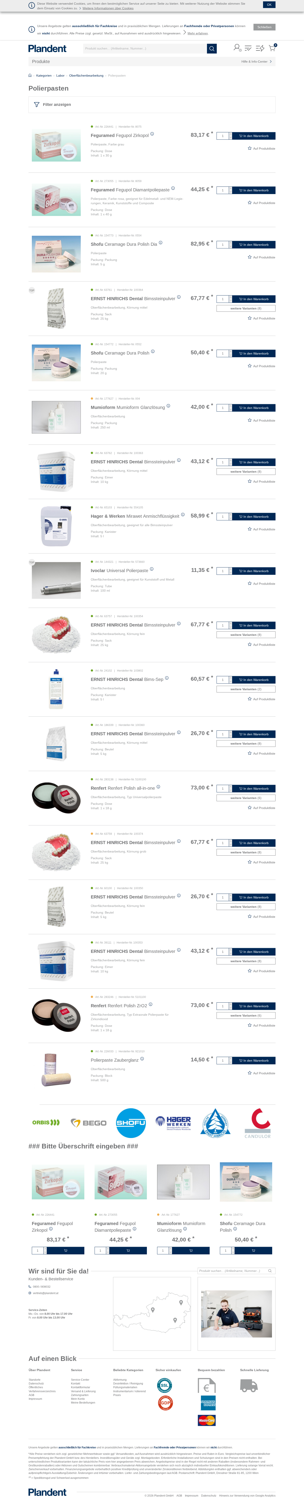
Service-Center (80, 1379)
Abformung (120, 1379)
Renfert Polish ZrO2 (119, 1005)
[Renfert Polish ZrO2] (56, 1015)
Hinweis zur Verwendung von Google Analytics (247, 1495)
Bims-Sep (127, 679)
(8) (246, 308)
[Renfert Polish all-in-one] (56, 798)
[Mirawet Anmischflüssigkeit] (56, 526)
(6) (246, 798)
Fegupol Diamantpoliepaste (130, 189)
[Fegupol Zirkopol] (56, 145)
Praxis (117, 1395)
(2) (246, 689)
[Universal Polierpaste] (56, 580)
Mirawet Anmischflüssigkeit (135, 516)
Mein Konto (78, 1398)
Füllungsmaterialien (125, 1387)
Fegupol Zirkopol (120, 135)
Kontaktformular (80, 1387)
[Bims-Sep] (56, 689)
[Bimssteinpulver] (56, 308)
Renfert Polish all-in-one (123, 788)
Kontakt (75, 1383)
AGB (31, 1395)
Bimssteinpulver (133, 298)
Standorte (35, 1379)
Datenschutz (36, 1383)
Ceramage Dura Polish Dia (124, 244)
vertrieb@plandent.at (45, 1293)
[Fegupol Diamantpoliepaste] (56, 199)
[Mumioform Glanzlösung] (56, 417)
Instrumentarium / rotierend (129, 1391)
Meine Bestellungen (83, 1402)
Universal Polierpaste (119, 570)
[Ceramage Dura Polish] (56, 363)
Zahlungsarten (80, 1395)
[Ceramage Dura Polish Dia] (56, 254)
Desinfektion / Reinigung (128, 1383)
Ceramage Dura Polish (120, 353)
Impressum (35, 1398)
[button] (237, 47)
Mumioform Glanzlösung (128, 407)
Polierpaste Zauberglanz (115, 1060)
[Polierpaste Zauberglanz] (56, 1070)
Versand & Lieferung (83, 1391)
